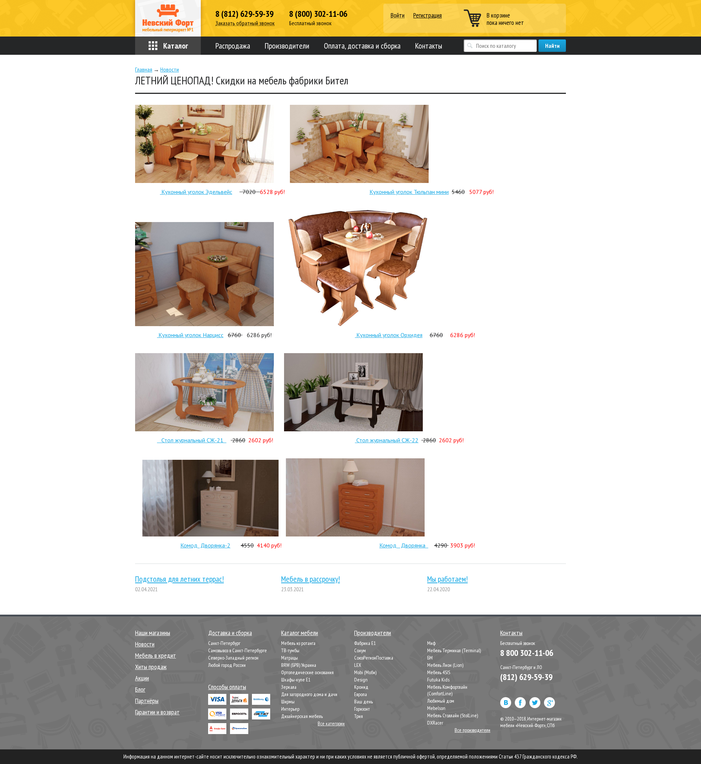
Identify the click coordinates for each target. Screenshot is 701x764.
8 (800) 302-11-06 (318, 13)
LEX (357, 665)
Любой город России (227, 665)
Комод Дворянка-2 (205, 545)
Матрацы (289, 657)
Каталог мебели (299, 633)
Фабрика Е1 (365, 643)
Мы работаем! (447, 579)
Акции (142, 678)
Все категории (331, 723)
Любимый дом (440, 701)
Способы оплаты (227, 687)
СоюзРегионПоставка (373, 657)
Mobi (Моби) (365, 672)
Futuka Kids (438, 679)
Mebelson (436, 708)
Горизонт (362, 709)
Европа (360, 694)
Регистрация (427, 15)
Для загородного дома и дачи (309, 694)
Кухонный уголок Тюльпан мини (409, 191)
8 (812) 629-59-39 (244, 13)
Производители (287, 46)
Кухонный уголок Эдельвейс (196, 191)
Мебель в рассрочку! (310, 579)
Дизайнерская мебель (302, 716)
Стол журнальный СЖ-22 (387, 440)
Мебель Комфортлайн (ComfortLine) (447, 690)
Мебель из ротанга (298, 643)
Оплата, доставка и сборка (362, 46)
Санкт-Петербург (224, 643)
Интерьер (290, 709)
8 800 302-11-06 (526, 652)
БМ (430, 657)
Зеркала (288, 687)
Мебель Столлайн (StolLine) (452, 715)
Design (361, 679)
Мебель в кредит (155, 655)
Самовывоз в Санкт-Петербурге (237, 650)
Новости (144, 644)
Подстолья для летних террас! (179, 579)
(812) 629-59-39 (526, 677)
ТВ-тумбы (290, 650)
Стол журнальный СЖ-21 (191, 440)
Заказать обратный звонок (245, 23)
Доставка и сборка (230, 633)
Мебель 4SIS (438, 672)
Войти (398, 15)
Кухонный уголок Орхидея (388, 335)
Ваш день (363, 701)
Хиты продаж (150, 666)
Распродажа (232, 46)
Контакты (428, 46)
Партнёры (146, 700)
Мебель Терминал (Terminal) (454, 650)
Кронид (361, 687)
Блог (140, 689)
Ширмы (288, 701)
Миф (431, 643)
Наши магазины (152, 633)
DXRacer (435, 722)
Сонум (360, 650)
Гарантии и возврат (157, 712)
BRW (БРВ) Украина (298, 665)
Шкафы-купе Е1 (295, 679)
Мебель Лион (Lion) (445, 665)
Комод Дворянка (403, 545)
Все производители (472, 730)
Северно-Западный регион (233, 657)
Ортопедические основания (307, 672)
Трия (358, 716)
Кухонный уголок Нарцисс (190, 335)
